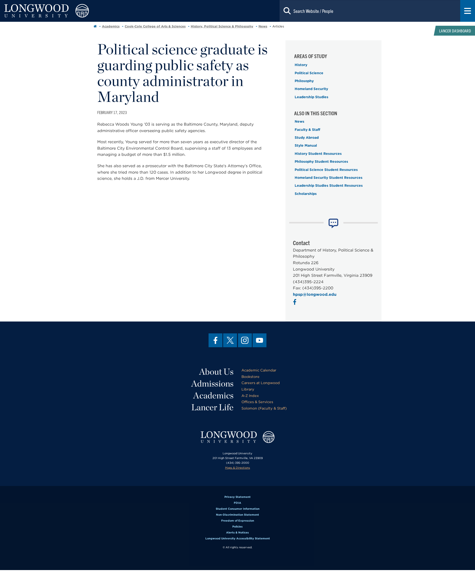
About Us (216, 371)
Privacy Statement (237, 497)
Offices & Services (257, 402)
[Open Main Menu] (467, 11)
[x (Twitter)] (230, 340)
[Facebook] (215, 340)
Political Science (309, 73)
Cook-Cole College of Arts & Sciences (155, 26)
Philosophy (304, 81)
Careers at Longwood (260, 383)
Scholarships (306, 194)
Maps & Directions (237, 467)
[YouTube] (259, 340)
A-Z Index (250, 395)
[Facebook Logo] (295, 302)
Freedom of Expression (237, 520)
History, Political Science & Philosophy (222, 26)
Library (247, 389)
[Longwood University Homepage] (95, 11)
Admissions (212, 383)
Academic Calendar (258, 370)
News (263, 26)
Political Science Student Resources (326, 170)
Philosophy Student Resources (321, 161)
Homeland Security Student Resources (328, 178)
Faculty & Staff (307, 130)
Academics (110, 26)
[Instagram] (245, 340)
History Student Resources (318, 154)
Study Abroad (307, 137)
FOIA (237, 503)
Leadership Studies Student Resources (329, 185)
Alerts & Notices (237, 532)
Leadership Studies (311, 97)
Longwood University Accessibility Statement (237, 538)
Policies (237, 526)
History (301, 65)
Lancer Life (212, 407)
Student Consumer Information (238, 508)
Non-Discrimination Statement (237, 514)
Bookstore (250, 376)
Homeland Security (311, 89)
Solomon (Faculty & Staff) (264, 408)
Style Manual (306, 145)
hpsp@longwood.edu (314, 294)
